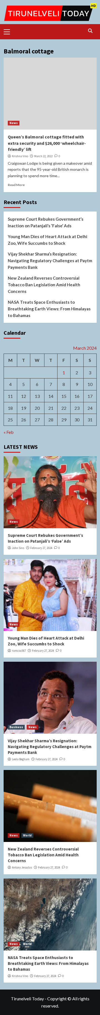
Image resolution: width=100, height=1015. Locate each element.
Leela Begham (20, 759)
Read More (16, 185)
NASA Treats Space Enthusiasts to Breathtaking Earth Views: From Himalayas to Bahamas (49, 309)
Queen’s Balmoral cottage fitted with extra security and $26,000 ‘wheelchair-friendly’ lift (47, 143)
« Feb (9, 432)
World (27, 835)
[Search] (90, 31)
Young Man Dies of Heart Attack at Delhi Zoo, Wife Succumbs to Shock (47, 240)
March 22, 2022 (43, 156)
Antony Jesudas (22, 867)
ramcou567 (19, 651)
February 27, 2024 (41, 548)
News (13, 123)
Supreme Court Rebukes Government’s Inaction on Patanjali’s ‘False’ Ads (45, 222)
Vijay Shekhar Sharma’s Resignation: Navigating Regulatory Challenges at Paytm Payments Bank (50, 260)
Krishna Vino (20, 156)
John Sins (18, 548)
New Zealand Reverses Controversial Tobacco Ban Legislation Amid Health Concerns (44, 284)
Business (16, 727)
